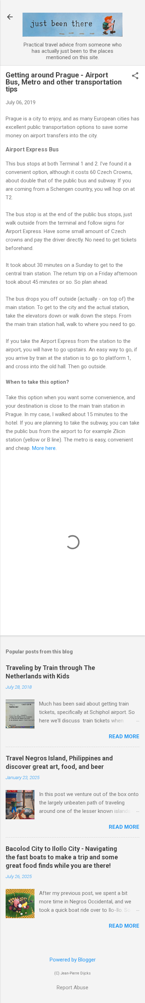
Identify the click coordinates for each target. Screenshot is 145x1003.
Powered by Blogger (73, 960)
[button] (135, 76)
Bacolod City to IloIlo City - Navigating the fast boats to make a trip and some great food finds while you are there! (62, 857)
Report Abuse (72, 987)
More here (44, 448)
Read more (124, 736)
